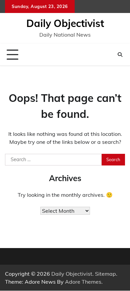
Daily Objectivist (65, 23)
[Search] (120, 55)
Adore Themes (83, 281)
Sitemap (105, 273)
